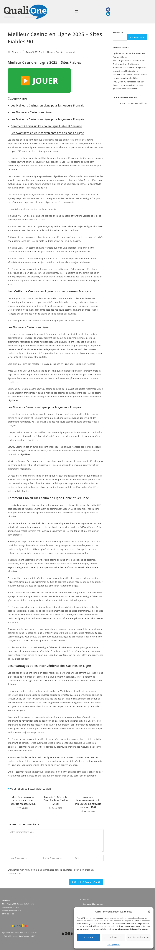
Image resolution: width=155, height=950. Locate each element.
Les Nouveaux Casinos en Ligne (31, 112)
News (50, 52)
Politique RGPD (113, 944)
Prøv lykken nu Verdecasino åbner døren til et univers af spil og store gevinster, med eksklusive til (128, 85)
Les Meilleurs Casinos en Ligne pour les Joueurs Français (47, 105)
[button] (148, 911)
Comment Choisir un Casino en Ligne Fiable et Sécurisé (46, 126)
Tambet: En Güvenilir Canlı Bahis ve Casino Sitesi (55, 800)
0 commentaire (69, 52)
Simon (15, 52)
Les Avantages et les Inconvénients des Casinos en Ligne (47, 133)
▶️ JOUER (39, 80)
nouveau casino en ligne (43, 370)
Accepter (88, 937)
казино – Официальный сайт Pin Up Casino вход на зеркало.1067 (88, 802)
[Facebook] (108, 9)
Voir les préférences (138, 937)
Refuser (113, 937)
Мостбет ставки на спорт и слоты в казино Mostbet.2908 (23, 800)
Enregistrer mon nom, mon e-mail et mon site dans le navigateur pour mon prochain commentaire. (51, 871)
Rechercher (118, 32)
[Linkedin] (108, 14)
